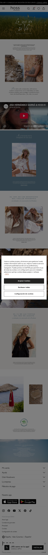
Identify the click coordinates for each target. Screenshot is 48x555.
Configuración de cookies (24, 294)
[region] (24, 277)
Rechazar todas (24, 287)
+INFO (7, 274)
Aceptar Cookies (24, 281)
